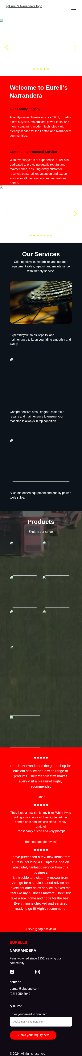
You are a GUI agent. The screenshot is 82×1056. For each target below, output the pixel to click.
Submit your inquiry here (33, 1035)
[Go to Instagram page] (37, 972)
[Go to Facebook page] (12, 972)
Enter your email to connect (28, 1014)
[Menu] (73, 9)
